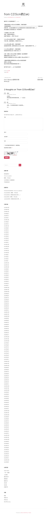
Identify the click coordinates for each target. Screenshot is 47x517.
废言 (7, 72)
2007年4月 (6, 353)
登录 (5, 495)
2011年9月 (6, 254)
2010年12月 (6, 262)
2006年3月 (6, 379)
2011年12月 (6, 250)
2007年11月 (6, 338)
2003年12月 (6, 435)
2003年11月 (6, 437)
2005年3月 (6, 404)
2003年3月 (6, 453)
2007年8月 (6, 345)
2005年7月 (6, 396)
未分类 (9, 70)
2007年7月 (6, 347)
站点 (5, 140)
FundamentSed (7, 190)
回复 (7, 99)
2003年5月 (6, 449)
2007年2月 (6, 357)
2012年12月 (6, 244)
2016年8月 (6, 213)
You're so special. (8, 175)
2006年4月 (6, 377)
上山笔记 (6, 474)
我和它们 (6, 480)
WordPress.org (7, 501)
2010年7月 (6, 273)
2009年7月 (6, 297)
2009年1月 (6, 310)
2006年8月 (6, 369)
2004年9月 (6, 416)
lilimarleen (18, 17)
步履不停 (6, 487)
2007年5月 (6, 351)
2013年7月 (6, 230)
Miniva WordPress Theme (26, 512)
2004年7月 (6, 421)
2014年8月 (6, 221)
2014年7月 (6, 224)
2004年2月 (6, 431)
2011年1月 (6, 260)
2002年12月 (6, 460)
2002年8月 (6, 462)
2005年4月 (6, 402)
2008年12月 (6, 312)
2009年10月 (6, 291)
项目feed (6, 497)
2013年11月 (6, 226)
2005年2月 (6, 406)
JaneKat (6, 198)
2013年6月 (6, 232)
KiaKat (5, 196)
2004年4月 (6, 427)
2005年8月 (6, 394)
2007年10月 (6, 340)
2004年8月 (6, 418)
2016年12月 (6, 211)
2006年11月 (6, 363)
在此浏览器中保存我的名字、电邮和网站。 (12, 145)
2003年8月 (6, 443)
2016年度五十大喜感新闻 (9, 180)
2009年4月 (6, 304)
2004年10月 (6, 414)
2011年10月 (6, 252)
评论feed (6, 499)
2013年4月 (6, 236)
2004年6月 (6, 423)
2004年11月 (6, 412)
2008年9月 (6, 318)
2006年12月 (6, 361)
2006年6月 (6, 373)
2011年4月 (6, 256)
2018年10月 (6, 209)
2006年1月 (6, 384)
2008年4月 (6, 328)
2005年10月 (6, 390)
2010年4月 (6, 279)
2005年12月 (6, 386)
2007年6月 (6, 349)
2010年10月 (6, 267)
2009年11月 (6, 289)
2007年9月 (6, 343)
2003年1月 (6, 457)
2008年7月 (6, 322)
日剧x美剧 (40, 78)
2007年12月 (6, 336)
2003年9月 (6, 441)
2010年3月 (6, 281)
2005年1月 (6, 408)
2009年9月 (6, 293)
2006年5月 (6, 375)
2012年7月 (6, 248)
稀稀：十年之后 (7, 178)
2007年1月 (6, 359)
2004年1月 (6, 433)
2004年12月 (6, 410)
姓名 (5, 132)
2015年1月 (6, 217)
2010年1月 (6, 285)
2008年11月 (6, 314)
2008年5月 (6, 326)
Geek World (6, 470)
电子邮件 (6, 136)
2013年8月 (6, 228)
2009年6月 (6, 299)
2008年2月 (6, 332)
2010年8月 (6, 271)
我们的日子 (6, 476)
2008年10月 (6, 316)
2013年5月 (6, 234)
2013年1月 (6, 242)
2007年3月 (6, 355)
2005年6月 (6, 398)
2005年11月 (6, 388)
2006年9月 (6, 367)
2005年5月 (6, 400)
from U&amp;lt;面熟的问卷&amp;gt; (11, 79)
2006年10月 (6, 365)
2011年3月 (6, 258)
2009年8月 (6, 295)
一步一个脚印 (7, 472)
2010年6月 (6, 275)
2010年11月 (6, 265)
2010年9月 (6, 269)
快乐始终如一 (7, 173)
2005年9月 (6, 392)
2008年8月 (6, 320)
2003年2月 (6, 455)
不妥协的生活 (7, 182)
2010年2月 (6, 283)
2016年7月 (6, 215)
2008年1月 (6, 334)
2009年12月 (6, 287)
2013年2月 (6, 240)
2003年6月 (6, 447)
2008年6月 (6, 324)
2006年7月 (6, 371)
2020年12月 (6, 207)
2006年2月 (6, 382)
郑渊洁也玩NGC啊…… (15, 194)
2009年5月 (6, 301)
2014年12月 (6, 219)
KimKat (5, 194)
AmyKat (5, 192)
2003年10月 (6, 439)
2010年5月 (6, 277)
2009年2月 (6, 308)
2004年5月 (6, 425)
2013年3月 (6, 238)
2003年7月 (6, 445)
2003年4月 (6, 451)
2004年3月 (6, 429)
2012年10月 (6, 246)
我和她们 (6, 478)
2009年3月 (6, 306)
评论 (5, 117)
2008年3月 (6, 330)
